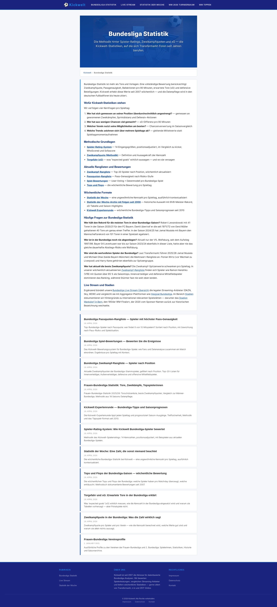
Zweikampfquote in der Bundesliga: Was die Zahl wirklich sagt (122, 517)
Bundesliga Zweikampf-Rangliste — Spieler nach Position (119, 363)
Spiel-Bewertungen (97, 181)
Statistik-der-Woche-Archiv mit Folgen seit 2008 (114, 202)
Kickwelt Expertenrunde (100, 210)
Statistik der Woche (152, 5)
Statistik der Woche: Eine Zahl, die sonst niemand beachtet (120, 451)
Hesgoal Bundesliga (161, 294)
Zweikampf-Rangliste (98, 172)
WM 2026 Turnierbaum (182, 5)
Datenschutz (174, 580)
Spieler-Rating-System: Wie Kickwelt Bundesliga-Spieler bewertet (124, 429)
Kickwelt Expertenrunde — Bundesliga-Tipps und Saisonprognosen (125, 407)
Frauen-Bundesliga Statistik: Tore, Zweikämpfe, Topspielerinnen (123, 385)
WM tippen (205, 5)
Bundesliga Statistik (103, 5)
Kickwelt (87, 73)
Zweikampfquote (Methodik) (102, 155)
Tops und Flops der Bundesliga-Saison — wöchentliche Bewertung (125, 473)
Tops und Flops (95, 185)
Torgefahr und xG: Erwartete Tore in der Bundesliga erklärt (120, 495)
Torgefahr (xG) (95, 159)
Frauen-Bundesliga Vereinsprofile (104, 539)
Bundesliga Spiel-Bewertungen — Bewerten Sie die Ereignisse (122, 341)
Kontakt (172, 585)
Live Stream (128, 5)
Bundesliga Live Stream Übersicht (131, 290)
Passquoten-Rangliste (99, 176)
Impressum (174, 575)
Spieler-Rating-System (99, 147)
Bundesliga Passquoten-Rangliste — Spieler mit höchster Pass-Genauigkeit (130, 319)
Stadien (189, 294)
